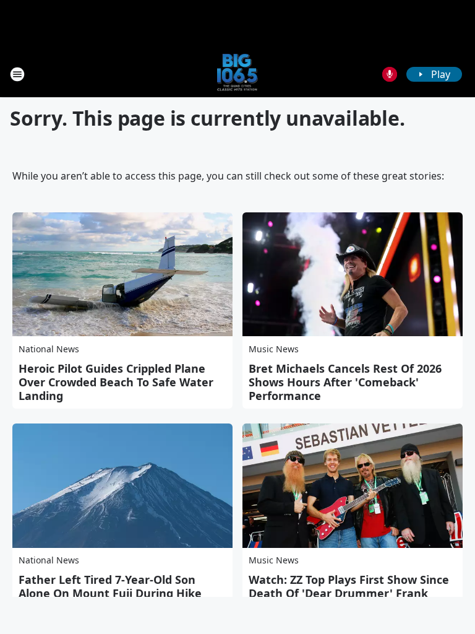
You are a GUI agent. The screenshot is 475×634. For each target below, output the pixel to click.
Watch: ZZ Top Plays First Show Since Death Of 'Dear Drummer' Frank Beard (349, 593)
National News (49, 349)
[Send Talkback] (389, 74)
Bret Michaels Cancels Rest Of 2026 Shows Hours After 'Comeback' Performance (345, 382)
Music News (274, 349)
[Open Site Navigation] (17, 74)
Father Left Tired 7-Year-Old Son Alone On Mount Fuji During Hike (110, 586)
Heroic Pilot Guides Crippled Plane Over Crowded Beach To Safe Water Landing (116, 382)
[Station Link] (238, 74)
